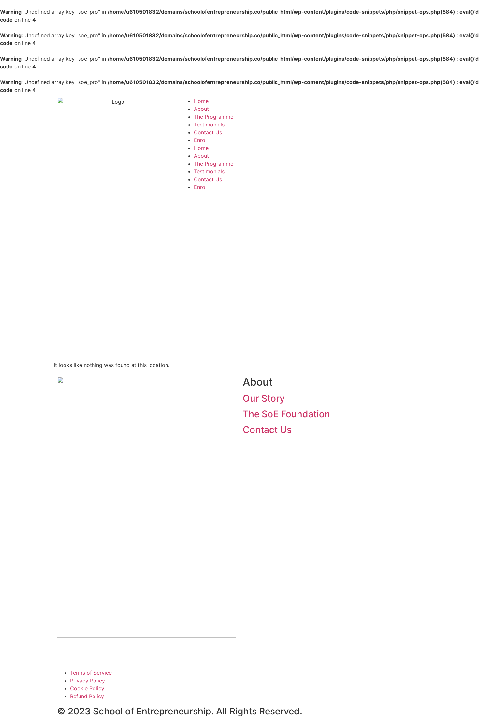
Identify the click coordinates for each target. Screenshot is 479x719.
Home (201, 101)
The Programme (213, 116)
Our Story (264, 398)
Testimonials (209, 124)
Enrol (200, 140)
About (201, 109)
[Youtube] (83, 652)
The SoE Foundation (286, 413)
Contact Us (208, 132)
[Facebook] (65, 652)
